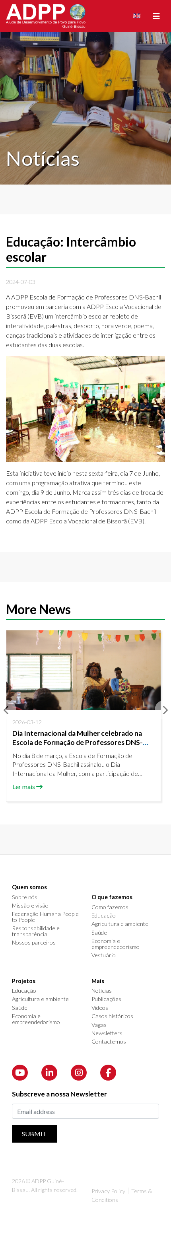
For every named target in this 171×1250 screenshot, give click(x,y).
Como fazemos (109, 907)
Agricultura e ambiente (119, 924)
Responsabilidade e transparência (36, 931)
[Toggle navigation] (156, 16)
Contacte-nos (108, 1041)
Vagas (99, 1025)
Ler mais (23, 786)
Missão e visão (30, 905)
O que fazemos (111, 897)
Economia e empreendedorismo (115, 944)
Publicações (106, 999)
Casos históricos (112, 1016)
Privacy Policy (108, 1191)
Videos (99, 1008)
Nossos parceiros (34, 942)
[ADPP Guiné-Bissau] (46, 16)
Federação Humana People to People (45, 917)
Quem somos (29, 887)
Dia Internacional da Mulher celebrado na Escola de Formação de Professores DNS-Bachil (77, 742)
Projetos (23, 981)
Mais (97, 981)
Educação (103, 915)
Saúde (99, 932)
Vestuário (103, 955)
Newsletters (106, 1033)
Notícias (101, 990)
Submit (34, 1133)
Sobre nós (24, 897)
